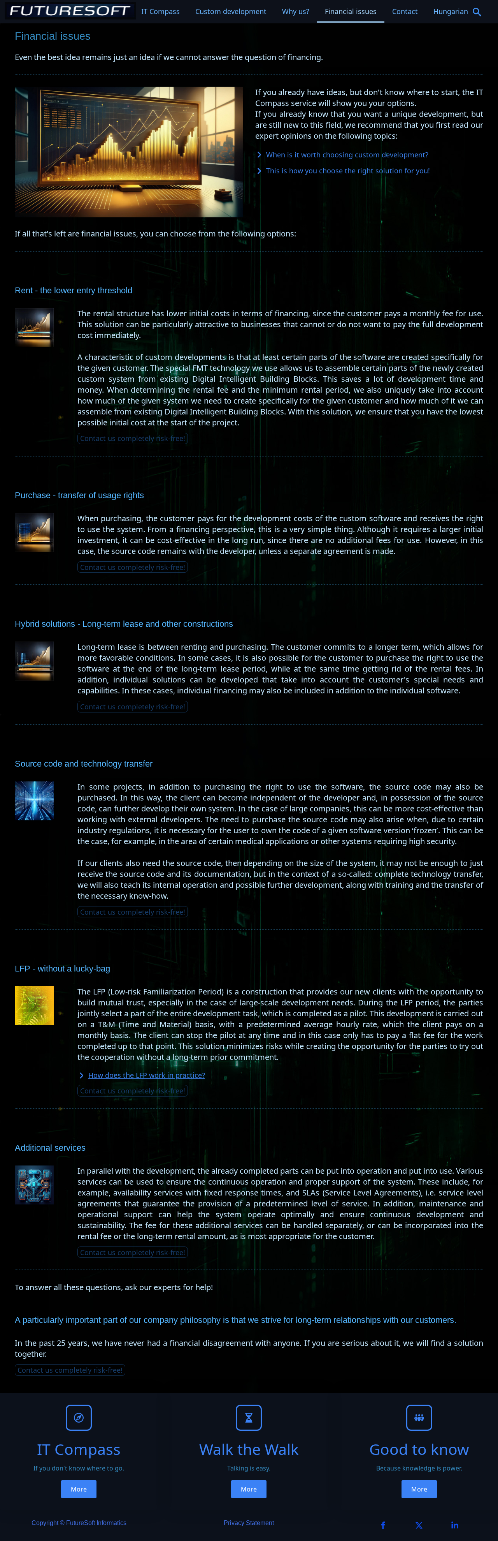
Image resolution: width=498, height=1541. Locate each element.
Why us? (295, 11)
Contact (405, 11)
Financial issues (351, 11)
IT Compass (160, 11)
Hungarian (450, 11)
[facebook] (383, 1525)
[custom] (419, 1525)
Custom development (231, 11)
